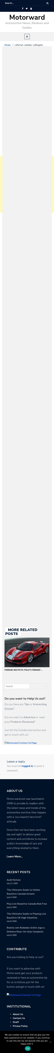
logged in (27, 766)
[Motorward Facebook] (22, 8)
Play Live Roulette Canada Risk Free (27, 903)
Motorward (27, 17)
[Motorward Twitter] (27, 8)
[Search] (47, 3)
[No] (50, 1041)
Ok (27, 1048)
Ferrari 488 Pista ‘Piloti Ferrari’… (23, 669)
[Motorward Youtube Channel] (31, 8)
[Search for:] (14, 3)
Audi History (14, 879)
